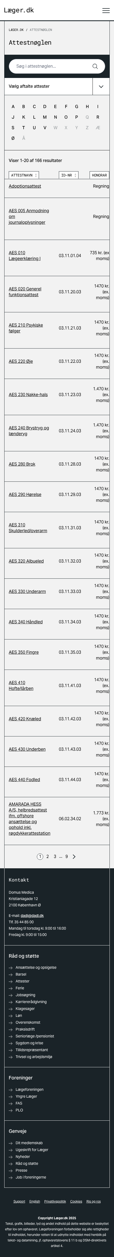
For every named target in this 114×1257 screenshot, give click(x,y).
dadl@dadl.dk (32, 915)
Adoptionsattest (25, 186)
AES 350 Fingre (24, 652)
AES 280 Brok (22, 464)
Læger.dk (16, 29)
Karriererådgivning (31, 1001)
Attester (22, 981)
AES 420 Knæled (25, 719)
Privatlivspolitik (55, 1201)
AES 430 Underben (27, 749)
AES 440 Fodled (24, 779)
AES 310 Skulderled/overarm (28, 528)
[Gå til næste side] (74, 857)
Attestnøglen (41, 29)
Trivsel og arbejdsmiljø (34, 1056)
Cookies (76, 1201)
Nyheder (23, 1156)
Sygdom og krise (29, 1043)
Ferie (20, 988)
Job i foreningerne (31, 1177)
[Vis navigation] (106, 10)
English (34, 1201)
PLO (19, 1110)
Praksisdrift (25, 1029)
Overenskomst (28, 1022)
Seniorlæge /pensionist (35, 1036)
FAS (19, 1103)
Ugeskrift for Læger (32, 1149)
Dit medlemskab (29, 1142)
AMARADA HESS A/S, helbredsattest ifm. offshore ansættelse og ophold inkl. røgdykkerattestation (29, 818)
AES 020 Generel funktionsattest (25, 292)
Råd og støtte (27, 1163)
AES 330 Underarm (27, 591)
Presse (21, 1170)
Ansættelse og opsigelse (36, 967)
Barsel (21, 974)
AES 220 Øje (21, 361)
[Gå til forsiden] (19, 10)
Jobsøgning (25, 994)
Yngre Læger (26, 1096)
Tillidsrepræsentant (32, 1049)
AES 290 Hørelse (25, 494)
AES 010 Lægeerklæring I (25, 255)
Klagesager (25, 1008)
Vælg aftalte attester (29, 86)
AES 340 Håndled (26, 622)
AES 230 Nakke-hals (28, 394)
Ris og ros (93, 1201)
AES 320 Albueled (26, 561)
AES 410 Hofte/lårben (21, 685)
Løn (19, 1015)
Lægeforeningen (29, 1089)
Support (19, 1201)
